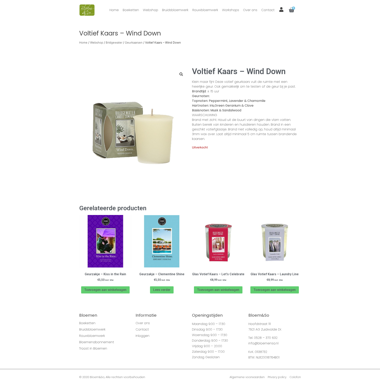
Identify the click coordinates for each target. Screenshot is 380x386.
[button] (181, 74)
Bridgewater (114, 42)
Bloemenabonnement (96, 342)
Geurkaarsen (133, 42)
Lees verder (161, 290)
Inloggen (142, 336)
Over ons (250, 10)
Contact (268, 10)
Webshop (150, 10)
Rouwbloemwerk (205, 10)
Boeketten (131, 10)
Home (114, 10)
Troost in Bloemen (93, 349)
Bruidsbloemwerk (175, 10)
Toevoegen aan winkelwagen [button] (105, 290)
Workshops (230, 10)
